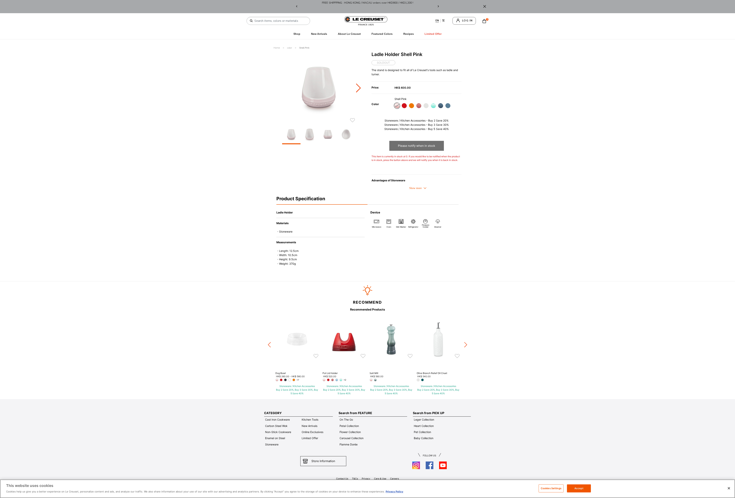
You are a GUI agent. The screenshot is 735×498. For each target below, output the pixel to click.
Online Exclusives (312, 432)
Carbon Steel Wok (276, 425)
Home (277, 47)
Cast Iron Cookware (277, 419)
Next (438, 6)
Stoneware (271, 444)
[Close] (484, 6)
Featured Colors (382, 33)
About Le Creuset (349, 33)
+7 (297, 380)
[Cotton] (426, 106)
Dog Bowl (280, 373)
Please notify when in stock (416, 146)
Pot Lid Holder (330, 373)
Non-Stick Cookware (278, 432)
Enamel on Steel (275, 438)
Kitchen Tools (310, 419)
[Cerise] (404, 106)
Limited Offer (310, 438)
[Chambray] (447, 106)
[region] (367, 488)
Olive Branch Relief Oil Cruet (432, 373)
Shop (296, 33)
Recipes (408, 33)
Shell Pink (304, 47)
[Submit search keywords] (251, 20)
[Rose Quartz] (418, 106)
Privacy (366, 478)
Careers (394, 478)
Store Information (323, 461)
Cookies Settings (551, 488)
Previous (296, 6)
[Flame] (411, 106)
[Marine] (440, 106)
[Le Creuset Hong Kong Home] (366, 20)
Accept (578, 488)
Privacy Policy (394, 491)
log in (467, 20)
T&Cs (355, 478)
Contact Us (342, 478)
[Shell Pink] (396, 106)
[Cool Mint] (433, 106)
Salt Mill (374, 373)
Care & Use (380, 478)
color (289, 47)
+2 (345, 380)
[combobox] (280, 21)
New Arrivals (319, 33)
